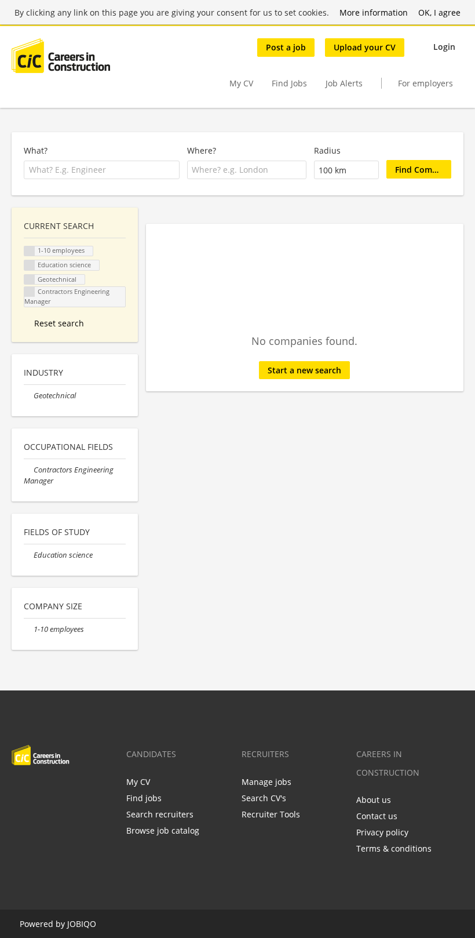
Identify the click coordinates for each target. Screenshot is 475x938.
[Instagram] (77, 790)
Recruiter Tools (271, 814)
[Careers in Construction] (61, 55)
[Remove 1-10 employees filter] (29, 629)
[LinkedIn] (58, 790)
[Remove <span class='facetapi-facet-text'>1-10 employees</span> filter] (29, 251)
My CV (241, 83)
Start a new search (304, 370)
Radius (327, 150)
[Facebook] (20, 790)
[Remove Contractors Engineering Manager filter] (29, 470)
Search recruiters (159, 814)
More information (373, 12)
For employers (425, 83)
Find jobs (144, 798)
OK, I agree (439, 12)
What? (36, 150)
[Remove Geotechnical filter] (29, 396)
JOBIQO (81, 923)
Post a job (286, 47)
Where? (201, 150)
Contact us (376, 815)
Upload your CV (365, 47)
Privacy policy (382, 832)
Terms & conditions (394, 848)
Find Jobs (289, 83)
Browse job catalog (162, 830)
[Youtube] (94, 790)
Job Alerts (344, 83)
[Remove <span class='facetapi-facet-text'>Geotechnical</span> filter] (29, 280)
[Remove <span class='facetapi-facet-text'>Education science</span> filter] (29, 265)
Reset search (59, 323)
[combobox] (102, 170)
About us (373, 799)
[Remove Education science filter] (29, 555)
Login (444, 46)
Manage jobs (266, 781)
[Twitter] (39, 790)
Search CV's (264, 798)
